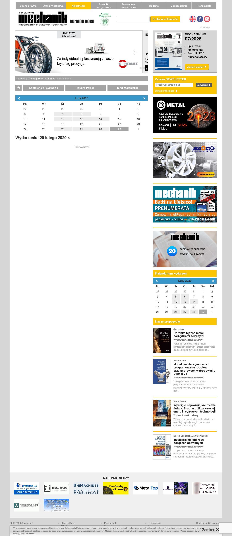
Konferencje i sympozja (43, 88)
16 (212, 301)
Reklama (154, 5)
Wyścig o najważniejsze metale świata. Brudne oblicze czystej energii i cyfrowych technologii (194, 408)
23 (212, 306)
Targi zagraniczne (127, 88)
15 (203, 301)
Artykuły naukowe (53, 5)
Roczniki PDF (196, 53)
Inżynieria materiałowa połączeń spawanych (188, 441)
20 (184, 306)
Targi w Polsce (85, 88)
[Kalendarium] (18, 88)
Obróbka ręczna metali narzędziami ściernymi (188, 334)
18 (166, 306)
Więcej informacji (165, 90)
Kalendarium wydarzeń (171, 273)
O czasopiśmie (179, 5)
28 (166, 291)
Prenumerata (204, 5)
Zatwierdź (202, 84)
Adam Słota (179, 360)
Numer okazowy (197, 57)
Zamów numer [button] (195, 67)
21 (193, 306)
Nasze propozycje (167, 321)
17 (157, 306)
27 (157, 291)
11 (166, 301)
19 (175, 306)
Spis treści (194, 46)
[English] (192, 18)
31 (193, 291)
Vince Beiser (180, 401)
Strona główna (28, 5)
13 (184, 301)
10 (157, 301)
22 (203, 306)
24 (157, 312)
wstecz (21, 78)
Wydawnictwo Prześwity (185, 415)
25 (166, 312)
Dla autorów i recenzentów (128, 6)
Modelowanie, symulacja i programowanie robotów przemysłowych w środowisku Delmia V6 (194, 369)
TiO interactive (215, 522)
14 (193, 301)
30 (184, 291)
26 (175, 312)
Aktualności (78, 5)
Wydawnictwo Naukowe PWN (188, 339)
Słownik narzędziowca (103, 6)
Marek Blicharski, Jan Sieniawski (190, 435)
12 (175, 301)
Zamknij (209, 529)
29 (175, 291)
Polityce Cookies (27, 533)
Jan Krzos (178, 329)
